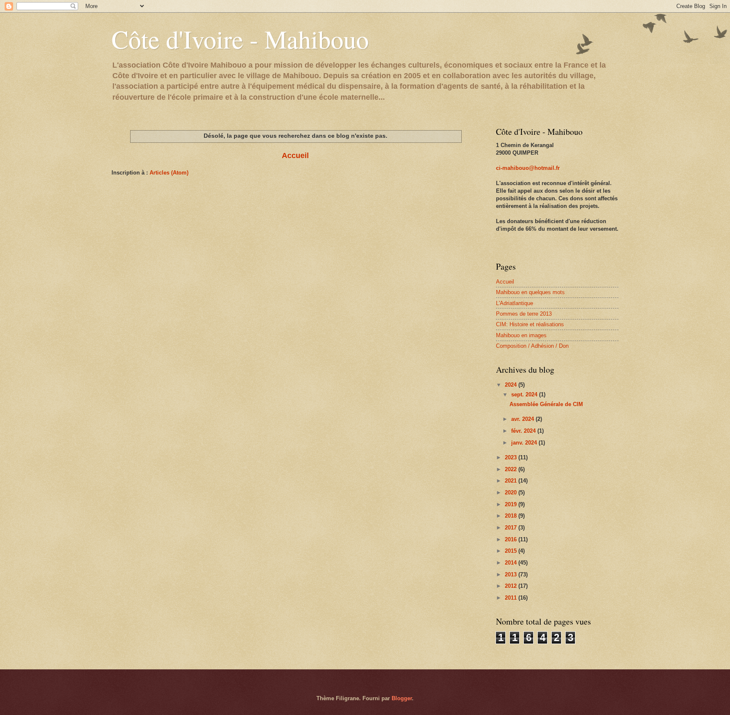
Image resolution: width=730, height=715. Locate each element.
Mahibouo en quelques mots (530, 292)
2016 (511, 539)
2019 (511, 504)
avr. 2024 (523, 419)
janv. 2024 (525, 442)
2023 (511, 457)
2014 (511, 562)
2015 (511, 551)
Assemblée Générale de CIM (546, 404)
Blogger (402, 698)
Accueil (295, 155)
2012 (511, 586)
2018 (511, 516)
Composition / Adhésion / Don (532, 346)
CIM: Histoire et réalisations (530, 324)
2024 (511, 385)
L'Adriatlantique (514, 303)
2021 (511, 481)
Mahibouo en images (521, 335)
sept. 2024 (525, 394)
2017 (511, 527)
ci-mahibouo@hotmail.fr (528, 168)
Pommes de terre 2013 (524, 314)
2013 (511, 574)
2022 (511, 469)
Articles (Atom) (169, 172)
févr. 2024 (524, 431)
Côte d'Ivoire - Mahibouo (240, 39)
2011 (511, 598)
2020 (511, 492)
